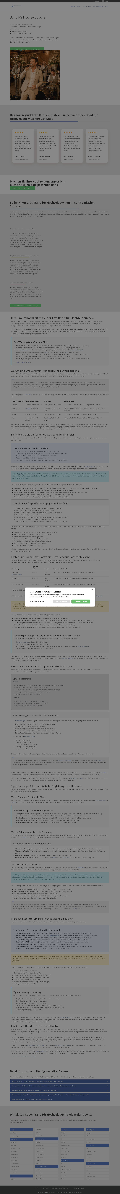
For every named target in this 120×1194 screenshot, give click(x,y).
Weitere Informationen (76, 597)
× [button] (92, 589)
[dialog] (60, 597)
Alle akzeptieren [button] (81, 601)
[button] (37, 601)
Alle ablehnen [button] (61, 601)
